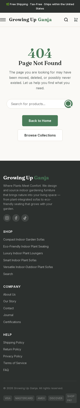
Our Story (9, 301)
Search (8, 274)
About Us (9, 294)
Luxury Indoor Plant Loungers (23, 253)
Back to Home (40, 121)
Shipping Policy (13, 342)
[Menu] (3, 19)
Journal (8, 315)
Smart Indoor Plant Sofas (20, 260)
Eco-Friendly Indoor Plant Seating (26, 246)
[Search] (66, 20)
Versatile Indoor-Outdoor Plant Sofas (28, 267)
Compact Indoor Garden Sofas (24, 239)
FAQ (6, 370)
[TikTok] (25, 218)
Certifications (12, 322)
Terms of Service (15, 363)
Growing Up (30, 19)
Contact (8, 308)
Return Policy (12, 349)
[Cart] (76, 20)
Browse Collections (40, 135)
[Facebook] (16, 218)
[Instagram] (7, 218)
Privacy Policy (12, 356)
